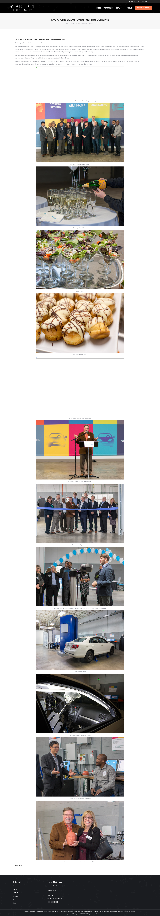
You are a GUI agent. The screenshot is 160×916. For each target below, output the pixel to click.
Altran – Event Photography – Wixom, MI (40, 39)
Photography (18, 43)
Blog (14, 899)
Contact (15, 889)
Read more (18, 865)
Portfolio (15, 893)
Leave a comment (48, 43)
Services (15, 896)
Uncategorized (27, 43)
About (14, 903)
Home (14, 886)
